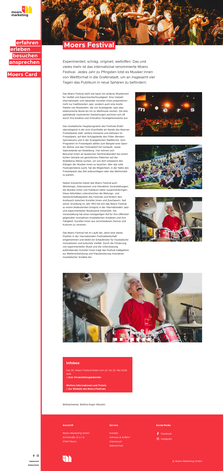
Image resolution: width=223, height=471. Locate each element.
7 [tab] (149, 339)
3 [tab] (127, 339)
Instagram (166, 439)
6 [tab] (144, 339)
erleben (20, 49)
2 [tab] (121, 339)
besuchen (25, 55)
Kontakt (113, 433)
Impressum (34, 461)
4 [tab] (132, 339)
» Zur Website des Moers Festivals (86, 389)
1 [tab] (116, 339)
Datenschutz (33, 465)
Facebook (166, 434)
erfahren (27, 42)
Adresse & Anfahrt (119, 437)
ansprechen (24, 62)
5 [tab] (138, 339)
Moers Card (22, 74)
